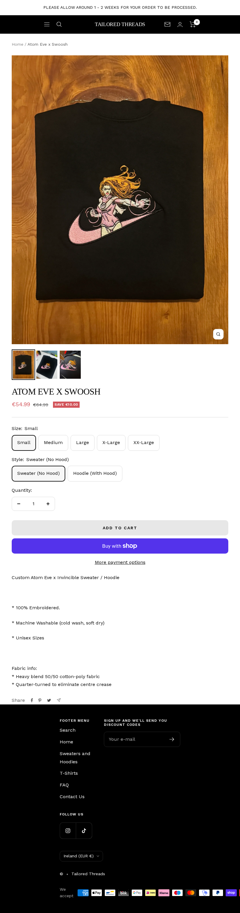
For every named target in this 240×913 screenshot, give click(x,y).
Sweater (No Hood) (38, 473)
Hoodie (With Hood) (95, 473)
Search (68, 730)
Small (23, 442)
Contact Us (72, 796)
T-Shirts (69, 773)
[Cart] (193, 24)
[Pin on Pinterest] (39, 700)
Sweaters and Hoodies (75, 757)
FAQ (64, 785)
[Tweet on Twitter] (49, 700)
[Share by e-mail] (59, 700)
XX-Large (143, 442)
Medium (53, 442)
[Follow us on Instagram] (68, 830)
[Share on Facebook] (32, 700)
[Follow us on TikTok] (84, 830)
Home (17, 44)
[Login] (180, 24)
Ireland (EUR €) (79, 856)
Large (82, 442)
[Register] (171, 739)
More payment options (120, 562)
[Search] (59, 24)
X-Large (111, 442)
